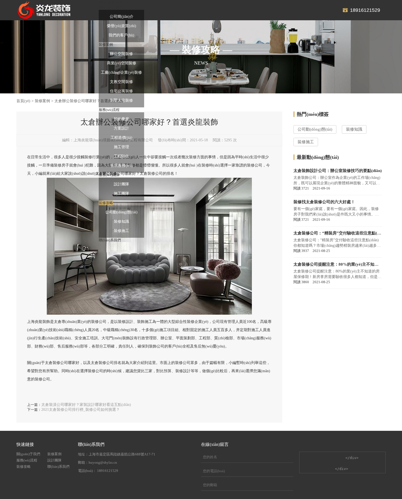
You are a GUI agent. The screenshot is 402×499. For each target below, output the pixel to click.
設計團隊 (121, 184)
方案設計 (121, 128)
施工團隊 (121, 193)
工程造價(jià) (121, 138)
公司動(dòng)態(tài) (121, 212)
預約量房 (121, 119)
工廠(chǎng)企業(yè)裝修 (121, 72)
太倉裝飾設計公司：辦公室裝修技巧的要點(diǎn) (337, 170)
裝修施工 (121, 231)
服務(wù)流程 (26, 460)
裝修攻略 (23, 466)
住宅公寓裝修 (121, 91)
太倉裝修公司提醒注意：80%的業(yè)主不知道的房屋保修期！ (337, 264)
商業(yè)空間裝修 (121, 63)
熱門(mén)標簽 (313, 114)
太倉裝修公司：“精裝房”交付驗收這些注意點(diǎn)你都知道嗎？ (337, 233)
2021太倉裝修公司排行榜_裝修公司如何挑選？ (80, 410)
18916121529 (365, 10)
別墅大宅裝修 (121, 100)
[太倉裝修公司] (43, 10)
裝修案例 (42, 101)
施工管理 (121, 147)
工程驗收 (121, 156)
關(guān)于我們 (28, 454)
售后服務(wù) (121, 166)
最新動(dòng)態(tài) (318, 157)
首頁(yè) (23, 101)
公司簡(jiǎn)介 (121, 17)
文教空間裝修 (121, 82)
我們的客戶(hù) (121, 35)
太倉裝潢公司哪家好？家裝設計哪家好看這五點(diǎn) (86, 405)
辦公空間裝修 (121, 54)
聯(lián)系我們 (58, 466)
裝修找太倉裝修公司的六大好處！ (324, 202)
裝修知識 (121, 221)
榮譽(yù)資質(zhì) (121, 26)
